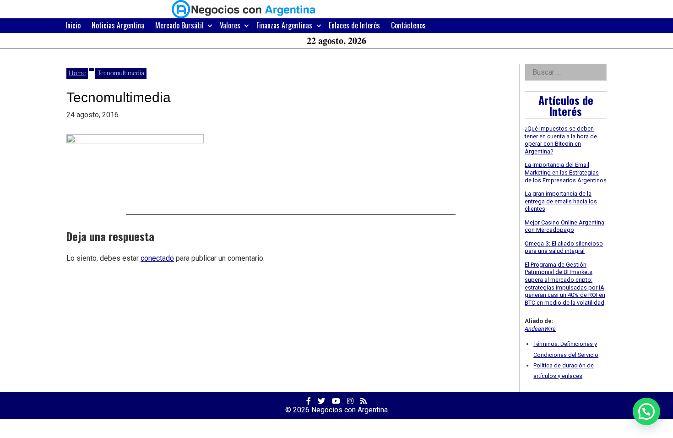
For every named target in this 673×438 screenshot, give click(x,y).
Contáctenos (408, 25)
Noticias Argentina (118, 25)
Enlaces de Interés (354, 25)
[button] (646, 411)
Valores (230, 25)
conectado (157, 258)
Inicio (73, 25)
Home (77, 73)
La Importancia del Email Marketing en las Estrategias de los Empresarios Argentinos (566, 172)
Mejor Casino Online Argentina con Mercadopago (564, 226)
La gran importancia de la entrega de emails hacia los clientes (561, 201)
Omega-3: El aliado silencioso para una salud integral (564, 247)
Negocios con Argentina (349, 409)
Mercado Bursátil (179, 25)
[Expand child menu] (209, 25)
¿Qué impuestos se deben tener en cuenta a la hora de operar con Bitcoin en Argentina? (561, 140)
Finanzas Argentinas (284, 25)
